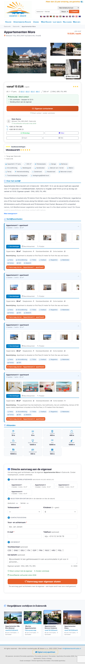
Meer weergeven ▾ (10, 213)
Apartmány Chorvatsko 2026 (65, 656)
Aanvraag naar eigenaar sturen (44, 581)
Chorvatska (52, 656)
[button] (42, 148)
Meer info (76, 22)
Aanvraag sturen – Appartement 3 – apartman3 (26, 367)
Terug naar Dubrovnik (13, 156)
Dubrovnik (7, 26)
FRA (41, 550)
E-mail (11, 532)
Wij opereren (9, 656)
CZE (10, 550)
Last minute (57, 22)
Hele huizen (67, 22)
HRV (54, 550)
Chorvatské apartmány (58, 660)
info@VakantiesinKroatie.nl (71, 648)
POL (60, 550)
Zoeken (75, 11)
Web (61, 138)
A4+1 (38, 91)
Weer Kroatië (46, 22)
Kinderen (51, 507)
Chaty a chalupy (46, 658)
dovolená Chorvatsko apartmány (24, 656)
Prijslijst (41, 246)
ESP (35, 550)
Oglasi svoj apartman (46, 652)
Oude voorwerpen (25, 660)
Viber (62, 133)
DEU (23, 550)
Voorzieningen (14, 246)
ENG (16, 550)
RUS (47, 550)
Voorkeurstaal (18, 547)
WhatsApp (26, 133)
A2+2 (22, 91)
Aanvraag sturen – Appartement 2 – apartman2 (26, 317)
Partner (34, 660)
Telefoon (51, 532)
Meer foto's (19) (73, 76)
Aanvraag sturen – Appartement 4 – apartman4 (26, 419)
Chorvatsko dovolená (41, 656)
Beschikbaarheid (29, 246)
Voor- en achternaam (17, 522)
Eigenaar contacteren (44, 108)
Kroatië (8, 22)
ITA (29, 550)
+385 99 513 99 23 (16, 129)
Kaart (25, 138)
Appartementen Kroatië (22, 22)
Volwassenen (14, 507)
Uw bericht (16, 555)
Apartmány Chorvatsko (43, 660)
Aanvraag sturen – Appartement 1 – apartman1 (26, 267)
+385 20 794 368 (15, 127)
